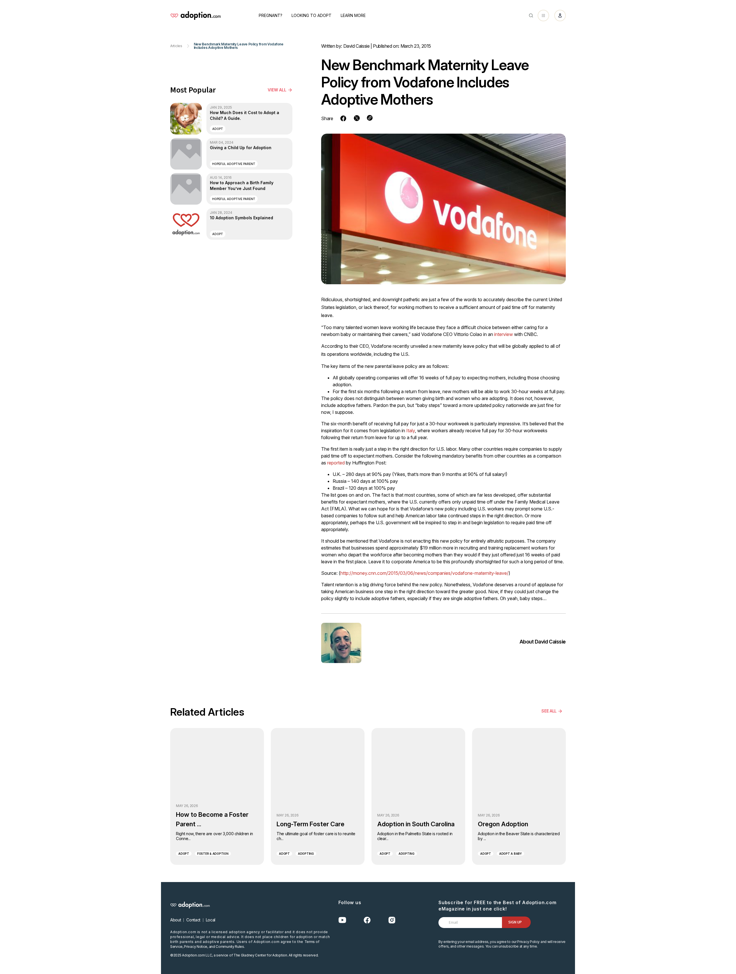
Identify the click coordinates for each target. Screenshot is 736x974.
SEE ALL (549, 710)
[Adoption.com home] (195, 15)
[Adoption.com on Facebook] (367, 920)
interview (503, 334)
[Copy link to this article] (370, 118)
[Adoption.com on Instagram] (392, 920)
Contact (193, 919)
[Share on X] (357, 118)
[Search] (531, 16)
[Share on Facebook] (343, 118)
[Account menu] (560, 15)
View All (277, 89)
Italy (410, 430)
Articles (176, 46)
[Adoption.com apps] (543, 15)
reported (336, 463)
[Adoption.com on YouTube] (342, 920)
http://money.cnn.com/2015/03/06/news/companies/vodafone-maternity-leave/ (424, 573)
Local (210, 919)
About (175, 919)
